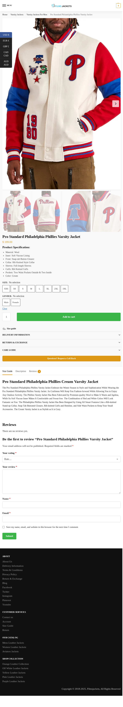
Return (5, 625)
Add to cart (68, 316)
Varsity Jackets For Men (37, 14)
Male (6, 302)
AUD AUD (8, 63)
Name (6, 494)
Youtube (6, 600)
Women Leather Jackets (14, 643)
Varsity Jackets (17, 14)
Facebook (7, 583)
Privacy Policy (9, 570)
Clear (4, 308)
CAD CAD (8, 54)
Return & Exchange (12, 574)
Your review (9, 462)
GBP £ (7, 46)
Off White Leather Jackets (15, 664)
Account (6, 617)
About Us (7, 557)
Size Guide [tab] (7, 367)
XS (14, 289)
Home (5, 14)
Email (6, 508)
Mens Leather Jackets (13, 638)
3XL (64, 289)
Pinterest (6, 596)
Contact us (7, 613)
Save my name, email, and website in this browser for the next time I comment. (42, 523)
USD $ (7, 34)
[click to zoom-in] (61, 103)
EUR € (7, 40)
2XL (56, 289)
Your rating (9, 448)
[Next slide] (115, 103)
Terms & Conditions (12, 565)
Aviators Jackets (10, 647)
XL (47, 289)
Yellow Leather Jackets (13, 668)
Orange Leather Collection (15, 659)
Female (15, 302)
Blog (4, 578)
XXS (6, 289)
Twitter (5, 587)
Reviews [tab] (34, 367)
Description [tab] (21, 367)
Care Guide (9, 346)
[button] (118, 5)
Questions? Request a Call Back (60, 354)
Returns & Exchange (15, 338)
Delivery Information (16, 330)
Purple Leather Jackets (13, 677)
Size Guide (7, 621)
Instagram (7, 591)
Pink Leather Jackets (12, 672)
